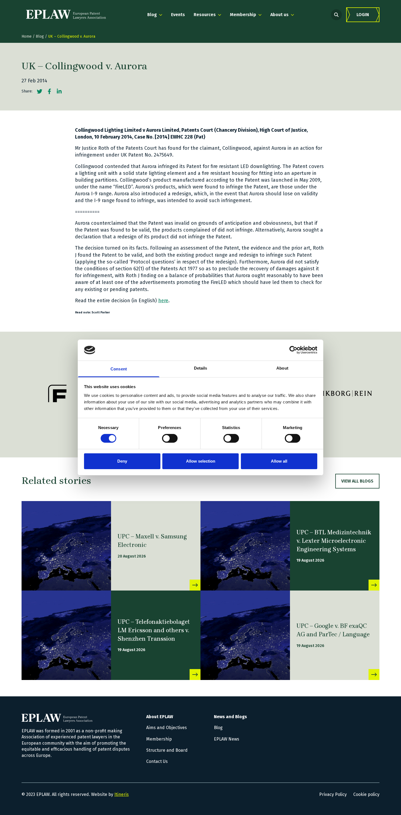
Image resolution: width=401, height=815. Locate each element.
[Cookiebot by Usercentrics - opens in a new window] (293, 350)
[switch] (170, 438)
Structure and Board (167, 750)
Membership (159, 739)
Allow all (279, 461)
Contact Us (157, 761)
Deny (122, 461)
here (163, 301)
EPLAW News (226, 739)
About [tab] (282, 368)
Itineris (121, 794)
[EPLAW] (66, 15)
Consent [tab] (118, 369)
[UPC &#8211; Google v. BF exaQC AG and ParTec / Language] (245, 635)
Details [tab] (200, 368)
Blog (40, 36)
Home (27, 36)
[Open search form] (336, 14)
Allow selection (200, 461)
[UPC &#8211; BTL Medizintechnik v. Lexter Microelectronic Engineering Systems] (245, 546)
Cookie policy (366, 794)
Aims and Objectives (166, 727)
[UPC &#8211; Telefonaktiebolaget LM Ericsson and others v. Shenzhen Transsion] (66, 635)
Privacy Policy (333, 794)
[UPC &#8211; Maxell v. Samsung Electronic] (66, 546)
